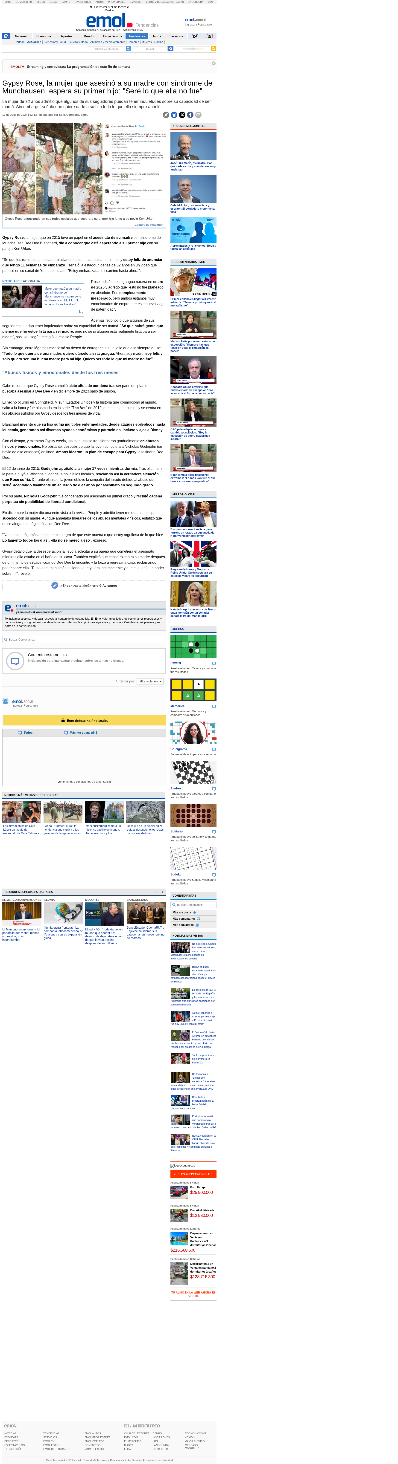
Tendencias (137, 36)
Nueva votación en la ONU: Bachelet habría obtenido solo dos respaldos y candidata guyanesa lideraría (193, 1143)
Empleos (135, 2)
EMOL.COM (131, 1437)
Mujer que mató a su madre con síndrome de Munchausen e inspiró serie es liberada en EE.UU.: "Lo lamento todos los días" (62, 296)
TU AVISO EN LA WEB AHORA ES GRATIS (193, 1294)
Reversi (175, 663)
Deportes (66, 36)
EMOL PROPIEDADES (97, 1437)
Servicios (176, 36)
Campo (66, 2)
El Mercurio (24, 2)
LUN (155, 1441)
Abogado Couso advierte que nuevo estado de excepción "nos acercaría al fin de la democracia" (192, 390)
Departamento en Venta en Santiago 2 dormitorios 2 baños (203, 1267)
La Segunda (195, 2)
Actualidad (34, 42)
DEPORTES (11, 1441)
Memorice (177, 706)
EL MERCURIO (133, 1441)
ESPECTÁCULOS (14, 1445)
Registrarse (204, 24)
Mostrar (109, 10)
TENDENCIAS (51, 1433)
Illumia (49, 899)
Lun (210, 2)
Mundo (89, 36)
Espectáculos (112, 36)
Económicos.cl (156, 2)
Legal (53, 2)
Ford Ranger (198, 1187)
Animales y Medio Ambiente (107, 42)
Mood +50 (92, 899)
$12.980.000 (201, 1215)
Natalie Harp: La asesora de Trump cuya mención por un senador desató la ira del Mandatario (193, 613)
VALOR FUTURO (195, 1441)
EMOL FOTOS (51, 1445)
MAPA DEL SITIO (94, 1449)
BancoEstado (137, 899)
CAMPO (157, 1433)
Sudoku (175, 874)
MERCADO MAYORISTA (192, 1446)
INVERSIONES (161, 1437)
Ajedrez (175, 788)
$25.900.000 (201, 1192)
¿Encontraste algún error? (88, 585)
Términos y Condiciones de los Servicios (119, 1460)
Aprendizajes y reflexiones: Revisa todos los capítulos (193, 247)
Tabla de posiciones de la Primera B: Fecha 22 (203, 1059)
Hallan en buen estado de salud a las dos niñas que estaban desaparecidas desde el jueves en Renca (193, 974)
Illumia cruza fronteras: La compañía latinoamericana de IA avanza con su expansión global (63, 933)
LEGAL (128, 1449)
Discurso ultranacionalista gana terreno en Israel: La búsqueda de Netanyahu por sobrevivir (192, 532)
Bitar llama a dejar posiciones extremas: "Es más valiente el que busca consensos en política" (193, 478)
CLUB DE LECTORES (136, 1433)
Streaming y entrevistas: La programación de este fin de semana (78, 67)
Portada (20, 42)
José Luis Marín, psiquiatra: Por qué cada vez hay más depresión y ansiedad (193, 166)
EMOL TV (48, 1441)
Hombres (133, 42)
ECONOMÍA (11, 1437)
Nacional (21, 36)
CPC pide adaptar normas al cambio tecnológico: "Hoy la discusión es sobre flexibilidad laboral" (190, 434)
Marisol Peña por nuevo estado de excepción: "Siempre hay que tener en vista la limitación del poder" (192, 346)
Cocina (158, 42)
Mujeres (147, 42)
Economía (43, 36)
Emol (8, 2)
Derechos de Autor (56, 1460)
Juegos (178, 629)
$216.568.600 (182, 1250)
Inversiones (83, 2)
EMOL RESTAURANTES (57, 1449)
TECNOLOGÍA (12, 1449)
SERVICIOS (50, 1437)
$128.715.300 (202, 1276)
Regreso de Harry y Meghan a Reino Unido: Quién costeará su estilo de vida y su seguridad (191, 573)
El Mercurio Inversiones (21, 899)
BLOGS (128, 1445)
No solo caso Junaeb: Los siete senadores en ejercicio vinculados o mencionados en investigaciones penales (194, 951)
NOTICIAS (10, 1433)
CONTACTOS (92, 1445)
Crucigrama (178, 749)
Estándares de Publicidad (158, 1460)
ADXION (190, 1437)
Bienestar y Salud (55, 42)
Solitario (176, 831)
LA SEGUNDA (161, 1445)
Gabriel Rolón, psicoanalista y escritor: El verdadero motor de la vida (192, 209)
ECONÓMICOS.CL (196, 1433)
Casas (180, 2)
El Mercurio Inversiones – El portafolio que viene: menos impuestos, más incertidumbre (21, 934)
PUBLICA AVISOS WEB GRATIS (193, 1174)
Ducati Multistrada (202, 1210)
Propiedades (116, 2)
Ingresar (190, 24)
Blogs (41, 2)
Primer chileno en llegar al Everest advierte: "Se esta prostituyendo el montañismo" (193, 302)
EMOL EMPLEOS (94, 1441)
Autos (100, 2)
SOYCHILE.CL (161, 1449)
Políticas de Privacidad (82, 1460)
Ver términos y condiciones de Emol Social (84, 781)
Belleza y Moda (78, 42)
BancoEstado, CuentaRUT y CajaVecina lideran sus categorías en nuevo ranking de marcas (145, 933)
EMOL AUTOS (93, 1433)
